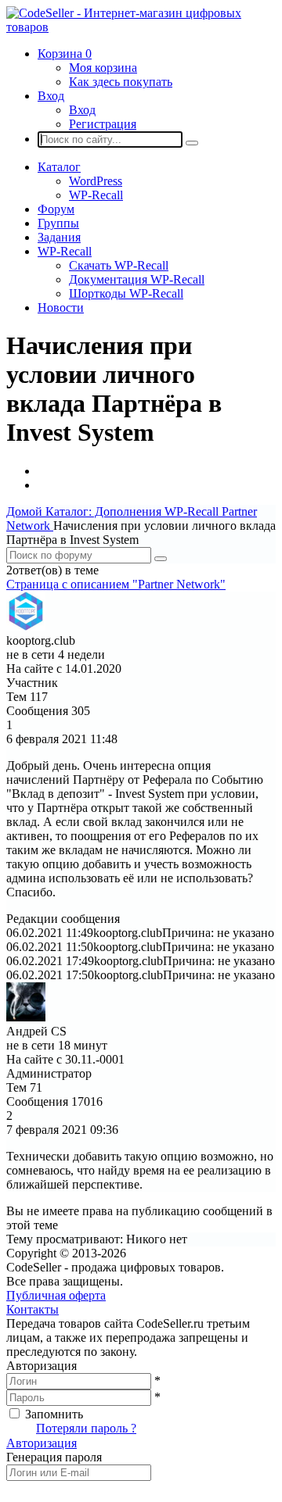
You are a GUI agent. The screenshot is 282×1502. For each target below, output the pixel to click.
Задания (59, 237)
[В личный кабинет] (25, 626)
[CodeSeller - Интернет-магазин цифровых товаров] (141, 27)
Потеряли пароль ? (86, 1428)
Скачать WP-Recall (118, 265)
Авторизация (41, 1443)
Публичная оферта (56, 1295)
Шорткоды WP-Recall (126, 293)
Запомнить (54, 1414)
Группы (58, 223)
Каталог (59, 166)
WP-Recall (96, 195)
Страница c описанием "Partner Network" (116, 584)
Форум (56, 209)
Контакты (32, 1309)
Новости (61, 307)
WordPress (95, 181)
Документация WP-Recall (136, 279)
